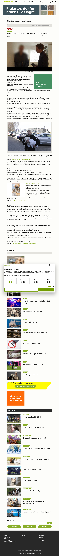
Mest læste (44, 526)
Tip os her (41, 537)
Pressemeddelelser (26, 509)
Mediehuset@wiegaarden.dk (10, 541)
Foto (21, 2)
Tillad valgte (29, 289)
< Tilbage (9, 17)
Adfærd (24, 425)
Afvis (13, 289)
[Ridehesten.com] (21, 550)
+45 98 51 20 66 (7, 540)
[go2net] (28, 550)
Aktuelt (9, 31)
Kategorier (14, 526)
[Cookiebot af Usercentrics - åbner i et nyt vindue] (49, 265)
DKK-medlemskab (35, 2)
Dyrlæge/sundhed (26, 488)
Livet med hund (26, 446)
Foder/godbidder (26, 435)
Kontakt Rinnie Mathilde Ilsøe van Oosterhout (25, 386)
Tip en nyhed (27, 2)
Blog (50, 2)
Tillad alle (46, 289)
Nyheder (17, 2)
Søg (49, 523)
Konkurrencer (25, 414)
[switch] (23, 282)
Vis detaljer (50, 286)
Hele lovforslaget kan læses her (32, 183)
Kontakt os (41, 538)
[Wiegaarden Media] (37, 550)
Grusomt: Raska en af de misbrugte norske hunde (21, 159)
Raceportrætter (43, 2)
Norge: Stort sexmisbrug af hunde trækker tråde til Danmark (24, 243)
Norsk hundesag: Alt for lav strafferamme (20, 200)
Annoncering (41, 540)
